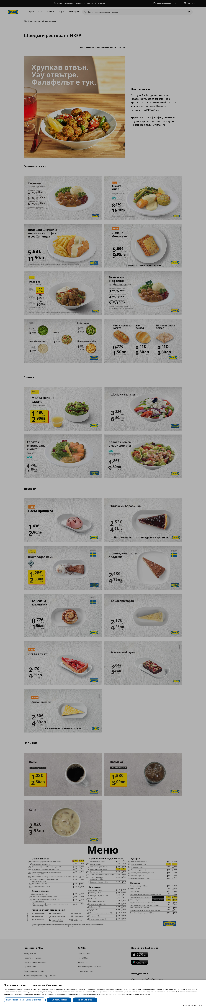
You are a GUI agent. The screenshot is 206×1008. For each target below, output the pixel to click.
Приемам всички (84, 1000)
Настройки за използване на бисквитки (23, 1000)
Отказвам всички (59, 1000)
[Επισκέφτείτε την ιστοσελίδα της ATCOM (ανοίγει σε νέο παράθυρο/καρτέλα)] (192, 1005)
